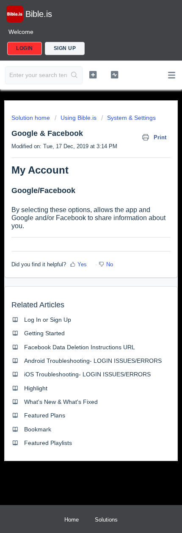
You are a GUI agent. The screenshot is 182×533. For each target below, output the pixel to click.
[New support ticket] (92, 74)
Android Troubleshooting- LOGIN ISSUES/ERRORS (93, 360)
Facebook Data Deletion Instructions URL (79, 347)
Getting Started (44, 333)
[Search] (74, 75)
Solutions (106, 519)
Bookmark (37, 429)
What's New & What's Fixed (61, 401)
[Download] (75, 262)
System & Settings (131, 117)
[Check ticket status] (114, 74)
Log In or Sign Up (47, 319)
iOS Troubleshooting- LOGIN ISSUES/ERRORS (87, 374)
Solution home (31, 117)
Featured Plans (44, 415)
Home (71, 519)
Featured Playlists (48, 442)
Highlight (35, 388)
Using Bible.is (79, 117)
